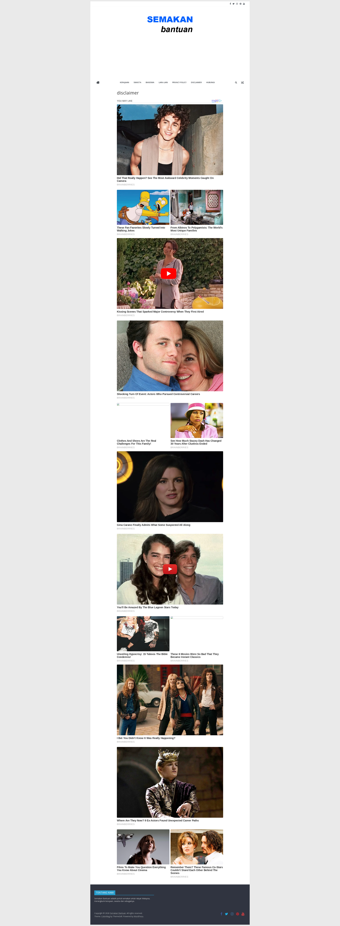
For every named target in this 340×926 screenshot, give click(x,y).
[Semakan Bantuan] (98, 82)
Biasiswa (150, 82)
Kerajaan (124, 82)
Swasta (137, 82)
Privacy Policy (179, 82)
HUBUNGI (210, 82)
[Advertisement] (170, 56)
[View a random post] (242, 82)
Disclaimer (196, 82)
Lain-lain (163, 82)
